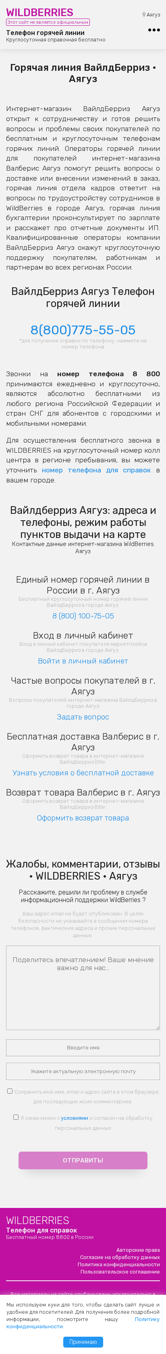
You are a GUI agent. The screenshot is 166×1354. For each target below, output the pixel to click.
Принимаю (83, 1342)
